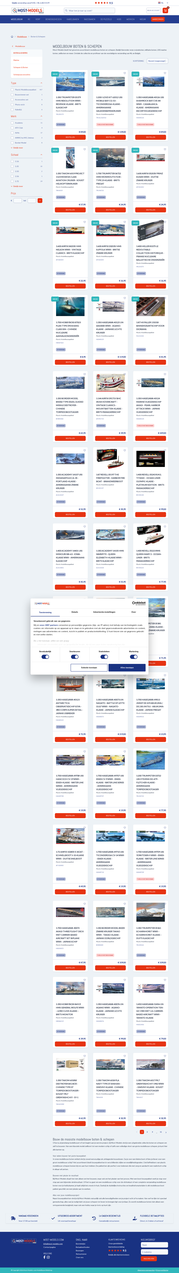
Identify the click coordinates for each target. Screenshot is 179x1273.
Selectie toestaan (89, 668)
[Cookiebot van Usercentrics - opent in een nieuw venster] (134, 603)
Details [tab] (75, 612)
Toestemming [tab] (45, 612)
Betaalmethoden (83, 1247)
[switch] (74, 657)
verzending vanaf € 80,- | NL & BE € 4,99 (31, 3)
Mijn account (153, 10)
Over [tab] (133, 612)
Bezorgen (80, 1250)
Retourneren (81, 1254)
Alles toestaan (127, 668)
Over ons (79, 1257)
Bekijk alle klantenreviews (118, 1255)
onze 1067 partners (49, 625)
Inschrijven (149, 1259)
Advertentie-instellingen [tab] (104, 612)
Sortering (138, 61)
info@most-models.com (53, 1244)
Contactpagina (49, 1247)
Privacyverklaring (162, 1270)
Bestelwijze (80, 1244)
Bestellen (70, 137)
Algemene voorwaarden (146, 1270)
